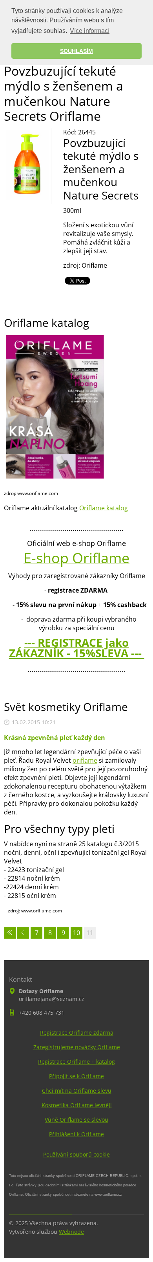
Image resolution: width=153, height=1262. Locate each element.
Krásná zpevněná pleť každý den (54, 737)
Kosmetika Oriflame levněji (77, 1105)
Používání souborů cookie (76, 1154)
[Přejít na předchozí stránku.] (23, 933)
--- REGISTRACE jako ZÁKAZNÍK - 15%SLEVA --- (76, 647)
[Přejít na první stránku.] (10, 933)
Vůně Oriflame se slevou (76, 1119)
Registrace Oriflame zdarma (76, 1032)
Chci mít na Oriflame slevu (76, 1090)
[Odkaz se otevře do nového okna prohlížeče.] (27, 198)
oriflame (85, 760)
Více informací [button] (89, 30)
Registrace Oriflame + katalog (76, 1061)
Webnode (71, 1231)
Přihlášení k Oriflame (76, 1134)
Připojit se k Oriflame (76, 1076)
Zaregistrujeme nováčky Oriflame (76, 1047)
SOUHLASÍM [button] (76, 51)
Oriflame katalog (103, 508)
